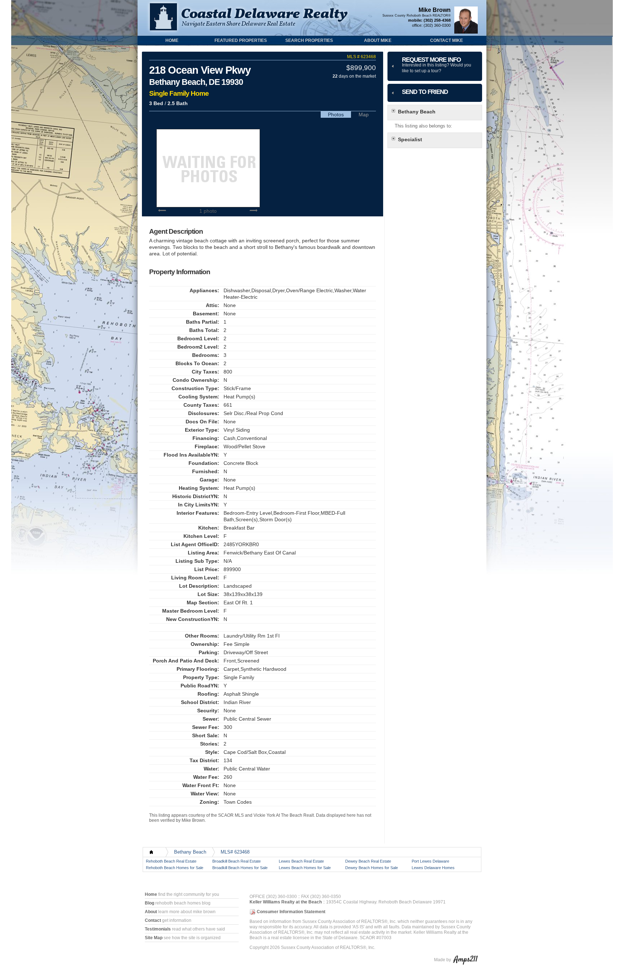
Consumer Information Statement (291, 911)
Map (364, 114)
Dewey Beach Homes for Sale (371, 867)
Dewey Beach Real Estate (368, 861)
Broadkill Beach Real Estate (236, 861)
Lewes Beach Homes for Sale (305, 867)
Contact (153, 920)
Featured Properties (240, 40)
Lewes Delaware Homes (433, 867)
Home (171, 40)
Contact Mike (446, 40)
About (151, 911)
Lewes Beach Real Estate (301, 861)
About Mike (377, 40)
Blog (149, 903)
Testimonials (158, 929)
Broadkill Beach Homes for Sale (240, 867)
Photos (336, 114)
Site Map (153, 937)
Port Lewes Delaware (430, 861)
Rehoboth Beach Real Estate (171, 861)
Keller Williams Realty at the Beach (286, 902)
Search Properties (309, 40)
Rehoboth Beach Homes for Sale (174, 867)
